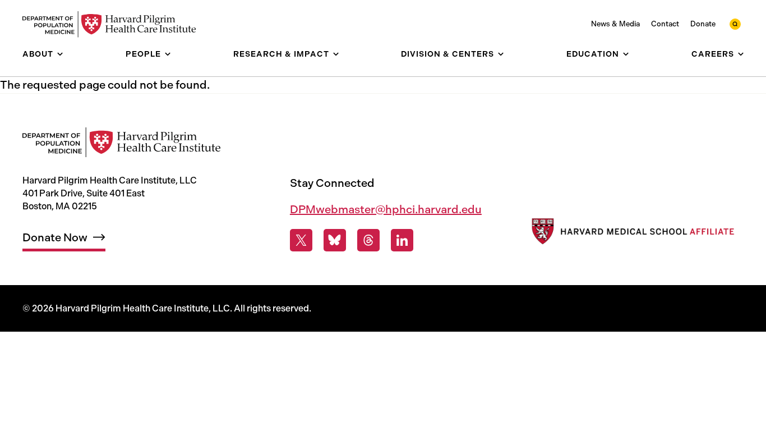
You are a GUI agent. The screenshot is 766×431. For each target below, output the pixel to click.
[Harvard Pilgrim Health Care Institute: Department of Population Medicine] (114, 24)
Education (592, 54)
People (143, 54)
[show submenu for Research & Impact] (336, 54)
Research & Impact (281, 54)
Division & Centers (447, 54)
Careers (712, 54)
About (37, 54)
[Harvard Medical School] (632, 233)
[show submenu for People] (167, 54)
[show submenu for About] (60, 54)
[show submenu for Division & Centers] (501, 54)
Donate (703, 24)
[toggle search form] (735, 24)
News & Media (615, 24)
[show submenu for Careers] (741, 54)
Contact (665, 24)
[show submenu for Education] (626, 54)
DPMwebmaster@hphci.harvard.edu (386, 209)
